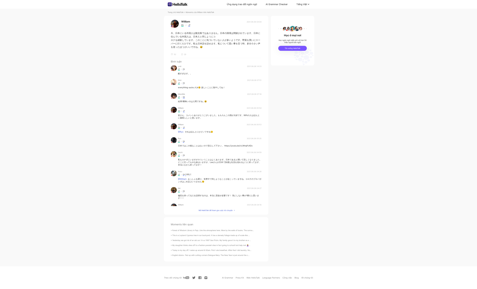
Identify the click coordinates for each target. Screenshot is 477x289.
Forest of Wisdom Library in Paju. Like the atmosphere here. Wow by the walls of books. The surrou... (213, 230)
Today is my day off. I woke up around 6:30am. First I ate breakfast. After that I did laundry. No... (211, 250)
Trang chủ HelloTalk (176, 12)
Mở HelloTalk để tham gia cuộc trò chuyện (216, 210)
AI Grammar (227, 277)
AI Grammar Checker (277, 4)
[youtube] (186, 277)
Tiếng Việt (301, 4)
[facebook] (200, 277)
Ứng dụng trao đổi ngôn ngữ (242, 4)
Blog (297, 277)
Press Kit (240, 277)
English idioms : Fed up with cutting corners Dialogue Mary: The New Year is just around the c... (210, 255)
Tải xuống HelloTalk (292, 48)
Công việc (287, 277)
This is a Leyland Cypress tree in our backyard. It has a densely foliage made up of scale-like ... (211, 235)
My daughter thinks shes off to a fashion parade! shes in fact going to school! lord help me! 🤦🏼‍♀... (211, 245)
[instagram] (205, 277)
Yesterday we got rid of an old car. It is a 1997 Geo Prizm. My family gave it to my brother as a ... (211, 240)
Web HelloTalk (253, 277)
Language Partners (271, 277)
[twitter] (193, 277)
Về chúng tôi (307, 277)
